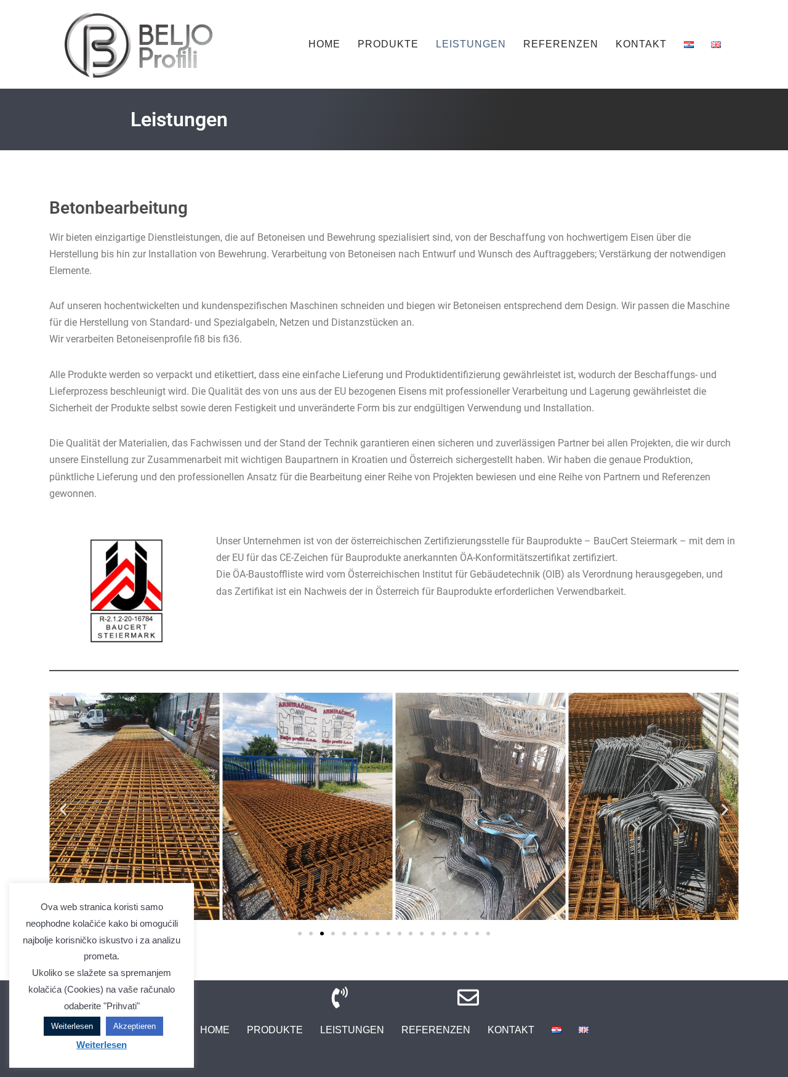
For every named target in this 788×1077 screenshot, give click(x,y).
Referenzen (560, 44)
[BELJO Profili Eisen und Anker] (138, 44)
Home (324, 44)
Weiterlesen (72, 1026)
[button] (63, 809)
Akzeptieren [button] (134, 1026)
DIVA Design (232, 1061)
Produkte (388, 44)
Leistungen (471, 44)
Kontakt (641, 44)
